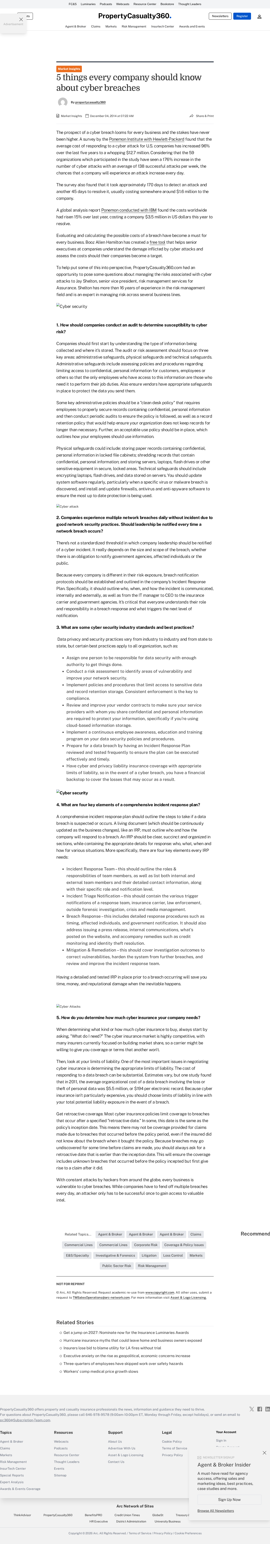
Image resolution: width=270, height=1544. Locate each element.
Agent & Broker (11, 1441)
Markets (6, 1455)
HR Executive (98, 1521)
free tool (157, 242)
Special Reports (12, 1475)
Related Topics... (78, 1234)
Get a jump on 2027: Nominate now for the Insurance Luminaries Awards (126, 1332)
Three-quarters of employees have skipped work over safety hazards (123, 1363)
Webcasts (122, 4)
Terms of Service (140, 1533)
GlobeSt (157, 1515)
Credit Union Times (127, 1515)
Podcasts (106, 4)
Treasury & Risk (186, 1515)
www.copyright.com (159, 1292)
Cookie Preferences (188, 1533)
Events (59, 1468)
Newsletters (220, 16)
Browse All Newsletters (215, 1511)
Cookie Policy (172, 1441)
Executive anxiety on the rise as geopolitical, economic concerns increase (126, 1356)
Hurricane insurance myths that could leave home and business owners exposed (132, 1340)
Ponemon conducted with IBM (129, 210)
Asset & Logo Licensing (125, 1455)
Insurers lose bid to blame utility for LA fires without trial (112, 1348)
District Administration (131, 1521)
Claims (5, 1448)
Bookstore (167, 4)
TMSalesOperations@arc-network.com (101, 1297)
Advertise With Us (121, 1448)
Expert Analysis (12, 1482)
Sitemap (60, 1475)
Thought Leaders (189, 4)
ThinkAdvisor (22, 1515)
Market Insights (69, 69)
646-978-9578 (97, 1415)
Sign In (221, 1440)
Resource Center (145, 4)
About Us (115, 1441)
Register (242, 16)
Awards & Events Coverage (20, 1489)
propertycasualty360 (90, 102)
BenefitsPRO (93, 1515)
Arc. (96, 1533)
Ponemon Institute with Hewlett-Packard (146, 139)
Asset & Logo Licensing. (188, 1297)
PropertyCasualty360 (58, 1515)
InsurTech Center (13, 1468)
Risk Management (13, 1462)
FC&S (73, 4)
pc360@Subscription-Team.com (25, 1420)
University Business (168, 1521)
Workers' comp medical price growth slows (100, 1371)
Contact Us (116, 1462)
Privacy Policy (163, 1533)
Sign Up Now (229, 1499)
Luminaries (88, 4)
